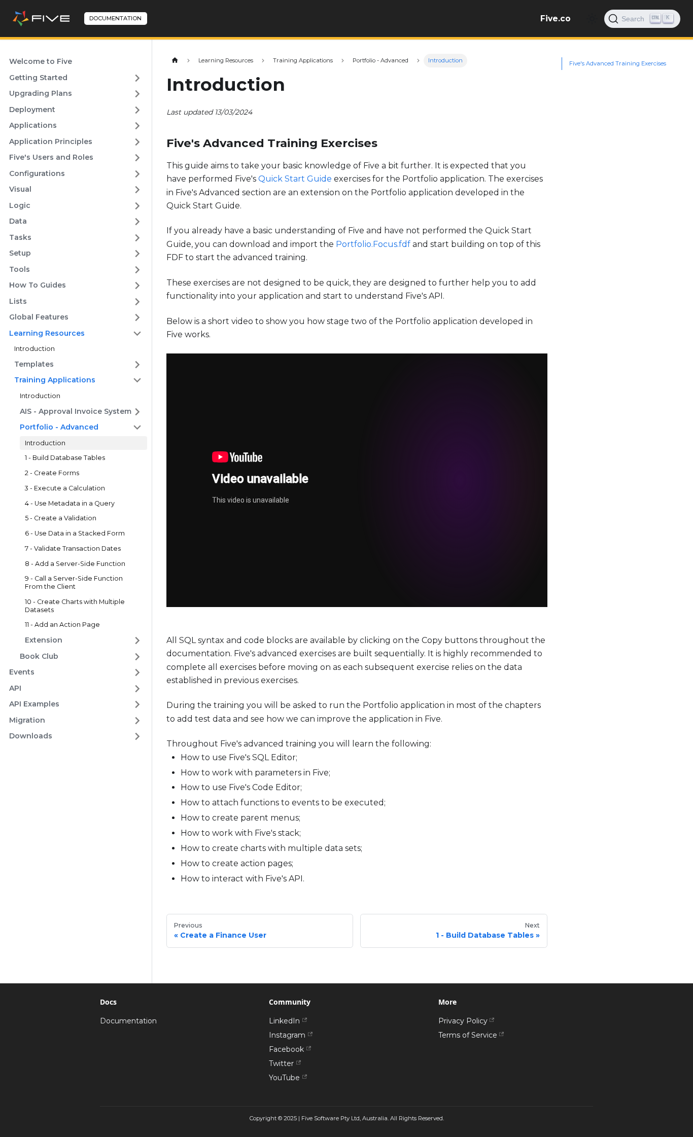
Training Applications (54, 379)
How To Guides (37, 285)
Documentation (128, 1020)
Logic (19, 205)
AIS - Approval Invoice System (75, 411)
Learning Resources (47, 333)
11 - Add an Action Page (62, 624)
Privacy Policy (463, 1020)
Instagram (287, 1035)
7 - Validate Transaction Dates (73, 548)
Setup (20, 253)
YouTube (284, 1077)
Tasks (20, 237)
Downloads (30, 735)
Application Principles (50, 141)
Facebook (286, 1049)
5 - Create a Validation (60, 518)
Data (18, 221)
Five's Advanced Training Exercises (617, 63)
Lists (18, 301)
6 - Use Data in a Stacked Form (75, 533)
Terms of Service (467, 1035)
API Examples (34, 703)
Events (21, 672)
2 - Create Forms (52, 473)
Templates (34, 364)
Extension (43, 640)
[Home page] (174, 60)
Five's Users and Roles (51, 157)
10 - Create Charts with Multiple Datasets (75, 606)
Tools (19, 269)
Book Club (39, 656)
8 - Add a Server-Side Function (75, 563)
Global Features (38, 317)
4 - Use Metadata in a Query (70, 503)
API (15, 688)
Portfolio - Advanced (59, 427)
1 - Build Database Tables (65, 457)
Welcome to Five (40, 61)
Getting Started (38, 77)
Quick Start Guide (295, 179)
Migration (27, 720)
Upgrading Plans (40, 93)
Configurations (37, 173)
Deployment (32, 109)
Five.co (555, 18)
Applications (33, 125)
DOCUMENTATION (115, 18)
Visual (20, 189)
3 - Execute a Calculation (65, 488)
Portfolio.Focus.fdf (373, 244)
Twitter (281, 1063)
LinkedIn (284, 1020)
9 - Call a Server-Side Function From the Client (74, 582)
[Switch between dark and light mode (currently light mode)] (592, 19)
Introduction (34, 348)
